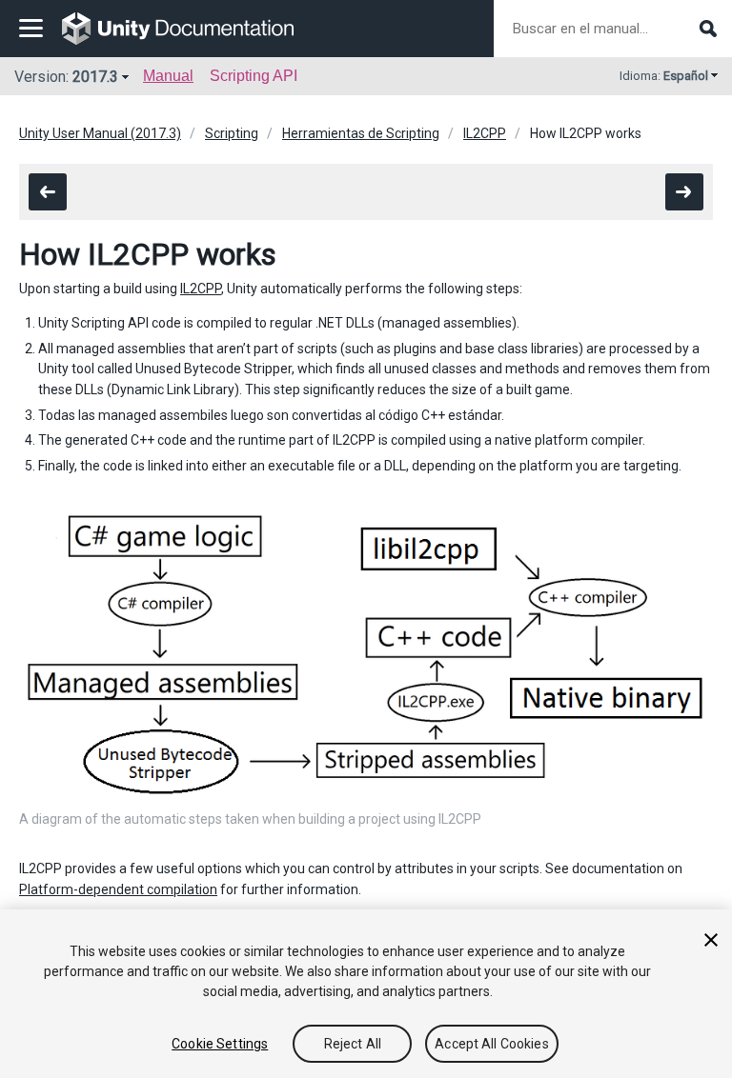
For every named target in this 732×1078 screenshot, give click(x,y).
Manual (168, 76)
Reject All (352, 1043)
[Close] (711, 940)
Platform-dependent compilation (118, 889)
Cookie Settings (220, 1043)
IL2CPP (484, 133)
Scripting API (253, 76)
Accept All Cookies (492, 1043)
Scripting (231, 133)
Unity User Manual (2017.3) (100, 133)
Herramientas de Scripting (360, 133)
